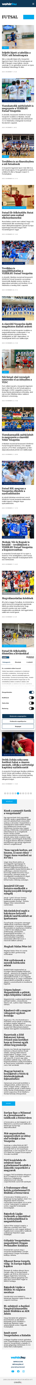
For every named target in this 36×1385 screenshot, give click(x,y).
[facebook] (18, 1371)
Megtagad (18, 726)
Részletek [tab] (18, 662)
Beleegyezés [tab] (6, 662)
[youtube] (12, 1371)
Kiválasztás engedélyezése (18, 721)
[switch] (31, 697)
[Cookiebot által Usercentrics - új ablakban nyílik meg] (26, 657)
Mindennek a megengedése (18, 716)
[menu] (33, 4)
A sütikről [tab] (30, 662)
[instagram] (23, 1371)
